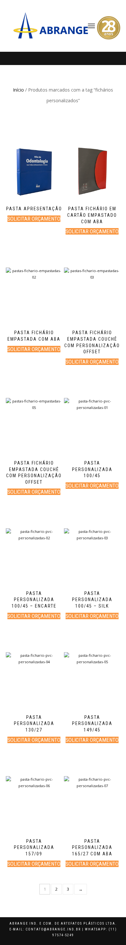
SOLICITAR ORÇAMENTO (33, 218)
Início (18, 90)
